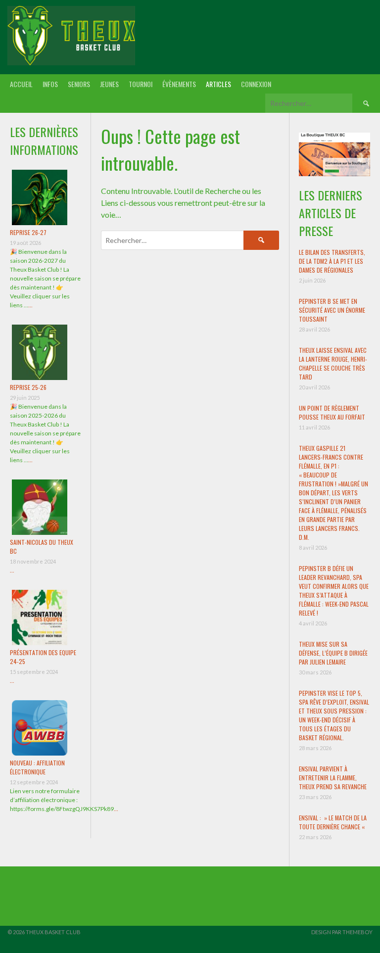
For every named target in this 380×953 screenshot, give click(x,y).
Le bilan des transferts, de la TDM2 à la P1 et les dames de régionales (332, 261)
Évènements (179, 84)
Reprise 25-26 (28, 387)
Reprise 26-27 (28, 232)
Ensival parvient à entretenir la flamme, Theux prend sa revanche (333, 777)
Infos (50, 84)
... (30, 305)
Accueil (21, 84)
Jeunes (109, 84)
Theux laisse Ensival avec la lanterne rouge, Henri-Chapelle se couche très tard (333, 363)
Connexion (256, 84)
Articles (218, 84)
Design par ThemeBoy (342, 932)
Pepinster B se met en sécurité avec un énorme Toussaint (332, 310)
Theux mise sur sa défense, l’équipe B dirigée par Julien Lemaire (333, 653)
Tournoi (140, 84)
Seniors (79, 84)
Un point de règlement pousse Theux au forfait (332, 412)
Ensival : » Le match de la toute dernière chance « (333, 822)
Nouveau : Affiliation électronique (37, 767)
